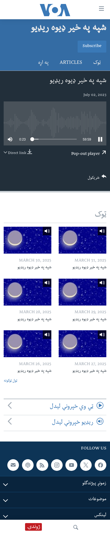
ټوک (97, 63)
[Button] (97, 179)
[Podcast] (28, 465)
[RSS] (42, 465)
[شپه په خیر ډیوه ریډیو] (82, 240)
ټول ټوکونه (10, 381)
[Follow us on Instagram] (57, 465)
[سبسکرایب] (13, 465)
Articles (71, 63)
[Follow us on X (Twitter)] (86, 465)
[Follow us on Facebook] (100, 465)
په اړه (43, 63)
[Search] (76, 527)
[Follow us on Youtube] (71, 465)
